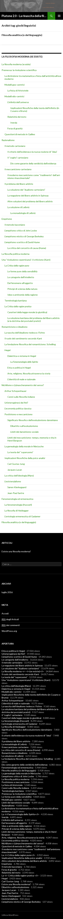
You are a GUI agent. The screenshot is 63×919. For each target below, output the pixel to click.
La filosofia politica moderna (15, 253)
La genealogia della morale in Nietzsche (24, 446)
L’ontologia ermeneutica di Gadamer (22, 516)
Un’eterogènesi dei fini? (16, 402)
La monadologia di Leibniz (23, 213)
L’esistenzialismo (13, 481)
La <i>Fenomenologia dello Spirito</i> (20, 814)
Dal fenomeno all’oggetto (20, 283)
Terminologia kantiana (16, 300)
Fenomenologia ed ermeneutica (17, 499)
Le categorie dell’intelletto (20, 277)
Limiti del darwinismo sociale (24, 431)
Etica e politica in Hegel (19, 367)
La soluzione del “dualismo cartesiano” (26, 189)
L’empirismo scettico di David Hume (22, 242)
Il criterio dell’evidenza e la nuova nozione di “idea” (32, 151)
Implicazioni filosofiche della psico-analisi (25, 458)
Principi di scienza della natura (22, 288)
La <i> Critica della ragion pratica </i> (20, 875)
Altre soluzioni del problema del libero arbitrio (30, 201)
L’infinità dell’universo (18, 102)
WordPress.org (9, 631)
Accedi (5, 613)
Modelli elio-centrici (14, 96)
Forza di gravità (14, 128)
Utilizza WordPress (10, 915)
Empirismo (7, 218)
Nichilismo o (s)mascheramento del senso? (23, 385)
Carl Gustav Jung (16, 463)
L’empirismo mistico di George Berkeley (24, 236)
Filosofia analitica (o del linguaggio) (22, 35)
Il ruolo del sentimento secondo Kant (23, 338)
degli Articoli (10, 619)
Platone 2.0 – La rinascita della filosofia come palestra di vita (24, 16)
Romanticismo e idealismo (14, 326)
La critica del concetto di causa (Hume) (26, 248)
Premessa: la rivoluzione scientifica (19, 70)
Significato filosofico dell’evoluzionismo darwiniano (32, 420)
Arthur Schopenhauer (15, 391)
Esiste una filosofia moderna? (16, 551)
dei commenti (11, 625)
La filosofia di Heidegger (17, 510)
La (17, 265)
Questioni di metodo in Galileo (20, 134)
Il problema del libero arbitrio (19, 183)
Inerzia (13, 122)
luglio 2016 (7, 592)
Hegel (7, 350)
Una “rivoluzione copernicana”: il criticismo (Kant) (26, 259)
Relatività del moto (16, 116)
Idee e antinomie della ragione (22, 294)
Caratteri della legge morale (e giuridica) (27, 312)
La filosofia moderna (16, 64)
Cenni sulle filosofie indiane (21, 396)
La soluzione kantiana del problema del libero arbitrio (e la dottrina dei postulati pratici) (33, 319)
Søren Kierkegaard (16, 487)
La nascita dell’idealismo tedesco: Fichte (25, 332)
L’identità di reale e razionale (21, 379)
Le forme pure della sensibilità (22, 271)
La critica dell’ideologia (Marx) (19, 475)
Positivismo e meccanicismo (18, 414)
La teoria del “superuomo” (20, 452)
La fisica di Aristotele (17, 90)
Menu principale (59, 16)
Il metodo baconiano (15, 224)
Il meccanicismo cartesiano (18, 169)
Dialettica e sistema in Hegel (21, 356)
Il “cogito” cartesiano (17, 157)
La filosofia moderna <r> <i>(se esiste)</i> (23, 671)
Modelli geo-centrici (15, 84)
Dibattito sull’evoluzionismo (24, 426)
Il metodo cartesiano (15, 146)
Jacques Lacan (14, 469)
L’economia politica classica (18, 408)
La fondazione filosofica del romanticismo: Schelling (30, 344)
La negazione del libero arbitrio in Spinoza (27, 195)
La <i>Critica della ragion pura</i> (18, 855)
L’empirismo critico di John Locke (21, 230)
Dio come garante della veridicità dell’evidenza (33, 163)
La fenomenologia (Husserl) (18, 504)
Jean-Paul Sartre (15, 493)
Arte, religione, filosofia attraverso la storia (28, 373)
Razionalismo (8, 140)
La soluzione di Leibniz (18, 207)
